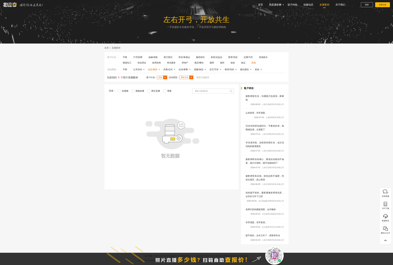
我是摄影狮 (275, 4)
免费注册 (382, 5)
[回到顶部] (385, 240)
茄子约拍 (292, 4)
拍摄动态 (308, 4)
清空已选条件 (202, 77)
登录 (367, 5)
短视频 (124, 91)
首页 (260, 4)
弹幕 (169, 91)
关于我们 (340, 4)
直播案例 (324, 4)
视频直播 (139, 91)
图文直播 (155, 91)
